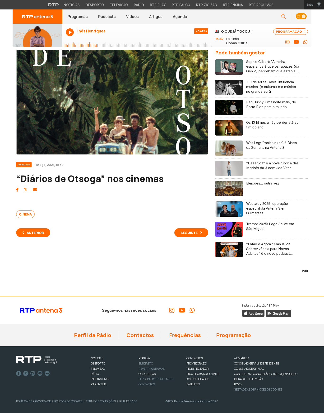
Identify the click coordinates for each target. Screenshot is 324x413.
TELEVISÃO (98, 369)
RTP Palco (181, 5)
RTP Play (158, 5)
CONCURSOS (147, 374)
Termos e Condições (101, 401)
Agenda (180, 16)
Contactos (139, 335)
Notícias (72, 5)
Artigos (155, 16)
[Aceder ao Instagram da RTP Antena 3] (287, 42)
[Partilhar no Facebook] (17, 189)
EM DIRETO (146, 363)
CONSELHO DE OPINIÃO (249, 369)
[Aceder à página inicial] (37, 16)
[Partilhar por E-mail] (35, 189)
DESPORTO (98, 363)
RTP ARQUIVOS (100, 379)
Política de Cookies (68, 401)
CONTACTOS (194, 358)
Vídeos (132, 16)
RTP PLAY (144, 358)
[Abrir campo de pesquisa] (283, 16)
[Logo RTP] (36, 360)
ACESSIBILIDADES (197, 379)
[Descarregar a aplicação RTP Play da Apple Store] (253, 313)
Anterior (35, 232)
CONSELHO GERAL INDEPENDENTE (256, 363)
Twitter (25, 373)
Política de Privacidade (33, 401)
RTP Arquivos (261, 5)
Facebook (18, 373)
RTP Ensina (233, 5)
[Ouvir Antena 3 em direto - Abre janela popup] (37, 35)
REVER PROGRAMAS (152, 369)
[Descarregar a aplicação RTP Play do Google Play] (278, 313)
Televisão (119, 5)
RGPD (237, 384)
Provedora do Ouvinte (202, 374)
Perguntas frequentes (156, 379)
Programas (78, 16)
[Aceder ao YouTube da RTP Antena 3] (296, 42)
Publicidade (128, 401)
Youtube (40, 373)
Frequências (184, 335)
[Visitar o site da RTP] (53, 4)
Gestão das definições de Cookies (258, 389)
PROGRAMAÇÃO (289, 31)
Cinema (25, 214)
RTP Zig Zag (206, 5)
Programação (233, 335)
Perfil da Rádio (92, 335)
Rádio (139, 5)
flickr (47, 373)
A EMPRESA (241, 358)
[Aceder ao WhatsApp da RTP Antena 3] (305, 42)
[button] (301, 16)
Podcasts (107, 16)
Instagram (33, 373)
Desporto (95, 5)
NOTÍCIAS (97, 358)
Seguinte (189, 232)
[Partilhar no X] (26, 189)
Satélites (193, 384)
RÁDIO (95, 374)
